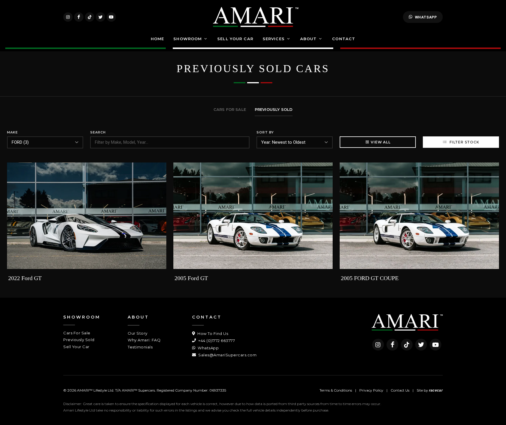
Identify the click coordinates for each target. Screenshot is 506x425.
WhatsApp (426, 17)
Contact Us (400, 390)
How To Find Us (212, 333)
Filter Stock (463, 142)
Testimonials (140, 347)
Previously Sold (79, 339)
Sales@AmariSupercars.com (227, 355)
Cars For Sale (76, 333)
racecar (436, 390)
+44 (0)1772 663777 (216, 340)
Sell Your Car (76, 346)
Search (98, 132)
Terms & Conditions (335, 390)
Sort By (265, 132)
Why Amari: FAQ (144, 340)
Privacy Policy (371, 390)
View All (380, 142)
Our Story (138, 333)
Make (12, 132)
